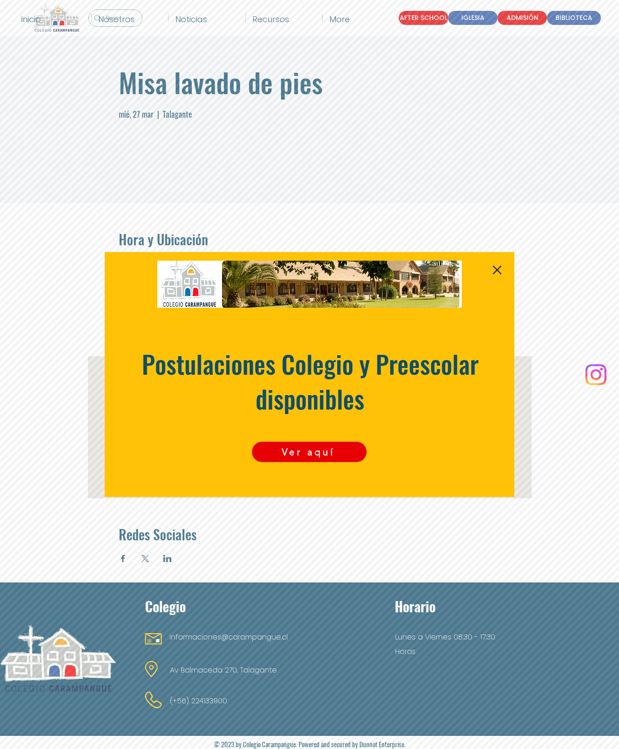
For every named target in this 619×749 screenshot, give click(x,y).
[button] (497, 270)
